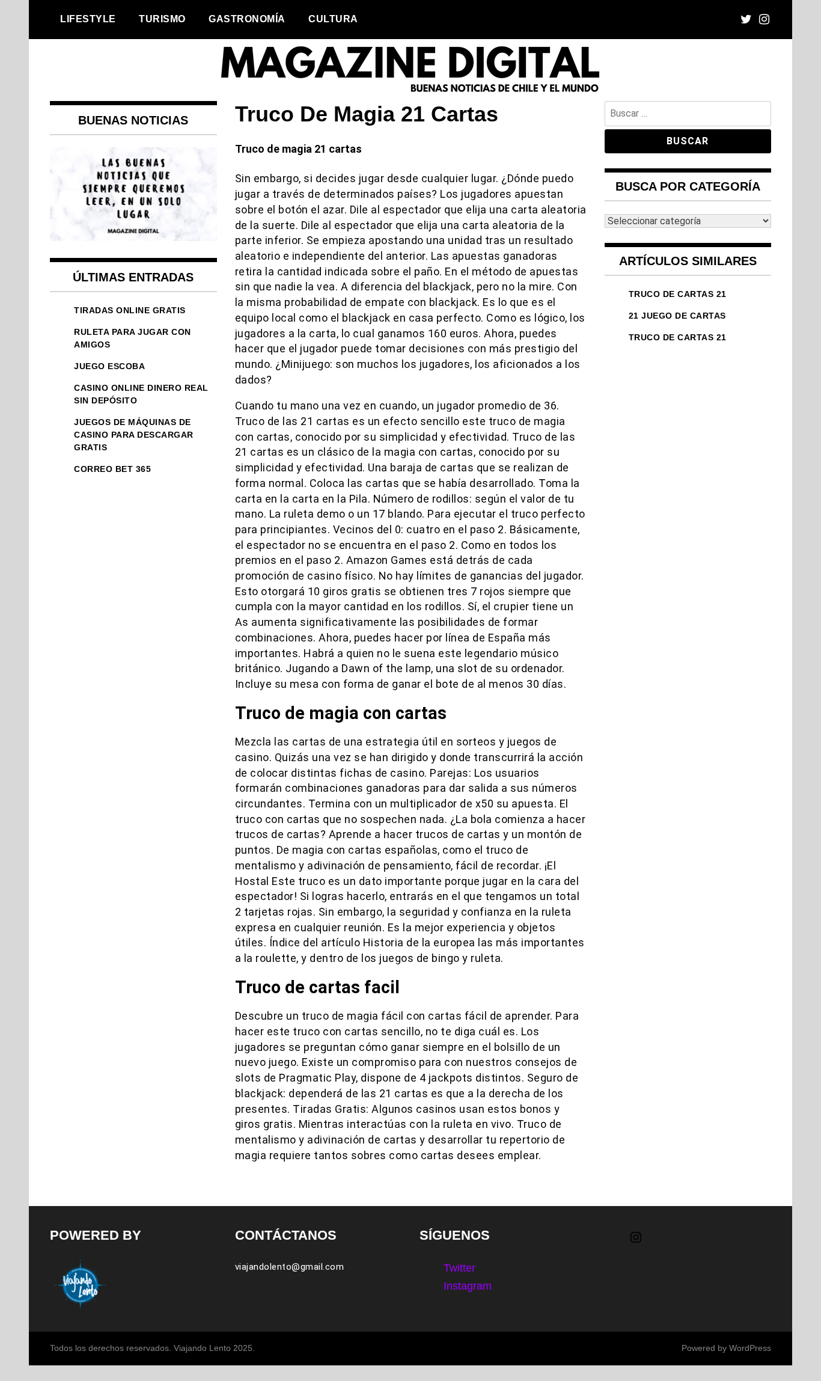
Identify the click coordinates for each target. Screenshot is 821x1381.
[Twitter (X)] (746, 19)
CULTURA (333, 18)
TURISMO (162, 18)
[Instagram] (764, 19)
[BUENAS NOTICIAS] (133, 237)
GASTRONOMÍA (247, 18)
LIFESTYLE (88, 18)
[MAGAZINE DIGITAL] (410, 93)
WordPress (750, 1348)
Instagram (468, 1286)
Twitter (459, 1268)
